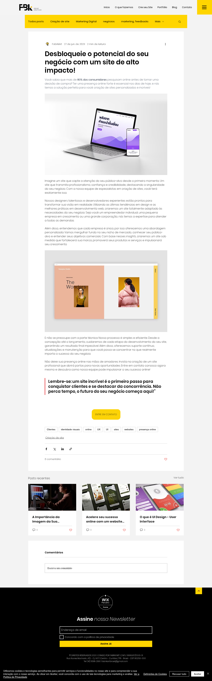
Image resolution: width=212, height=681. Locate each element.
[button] (204, 7)
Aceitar (197, 674)
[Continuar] (198, 591)
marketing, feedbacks (134, 21)
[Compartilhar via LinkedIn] (62, 449)
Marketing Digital (86, 21)
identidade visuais (70, 429)
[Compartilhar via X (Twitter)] (54, 449)
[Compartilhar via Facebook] (46, 449)
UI (107, 429)
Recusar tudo (179, 674)
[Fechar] (208, 673)
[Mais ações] (165, 44)
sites (116, 429)
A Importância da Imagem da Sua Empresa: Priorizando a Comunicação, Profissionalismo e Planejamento (50, 519)
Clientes (51, 429)
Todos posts (36, 21)
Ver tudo (179, 477)
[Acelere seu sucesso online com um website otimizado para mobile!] (106, 497)
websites (128, 429)
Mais (157, 21)
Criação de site (59, 21)
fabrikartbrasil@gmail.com (115, 661)
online (88, 429)
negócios (109, 21)
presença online (147, 429)
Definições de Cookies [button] (155, 674)
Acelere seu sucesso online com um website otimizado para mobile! (104, 519)
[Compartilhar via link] (70, 449)
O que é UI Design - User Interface (158, 519)
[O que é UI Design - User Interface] (160, 497)
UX (98, 429)
